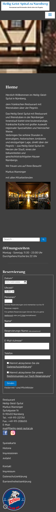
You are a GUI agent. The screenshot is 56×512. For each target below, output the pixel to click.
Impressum (9, 471)
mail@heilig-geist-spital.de (18, 428)
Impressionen (10, 453)
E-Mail (22, 315)
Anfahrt (7, 458)
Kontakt (7, 466)
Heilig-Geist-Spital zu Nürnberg (25, 4)
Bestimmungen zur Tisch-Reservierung (28, 376)
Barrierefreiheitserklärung (17, 482)
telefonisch (8, 315)
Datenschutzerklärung (19, 367)
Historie (7, 448)
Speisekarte (9, 443)
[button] (5, 506)
